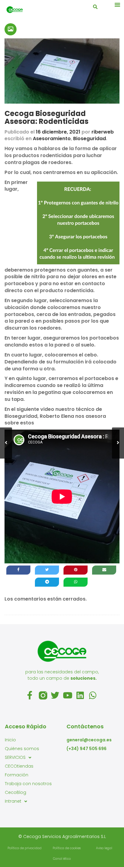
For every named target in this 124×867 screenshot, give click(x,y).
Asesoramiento (52, 138)
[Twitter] (55, 695)
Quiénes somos (22, 749)
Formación (16, 775)
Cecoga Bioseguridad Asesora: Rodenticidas (46, 117)
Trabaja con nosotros (28, 784)
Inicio (10, 740)
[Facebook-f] (30, 695)
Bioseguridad (89, 138)
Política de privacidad (25, 848)
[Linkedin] (81, 695)
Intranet (13, 801)
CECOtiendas (19, 766)
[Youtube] (68, 695)
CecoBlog (15, 792)
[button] (117, 4)
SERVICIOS (15, 757)
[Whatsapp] (93, 695)
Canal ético (62, 858)
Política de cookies (67, 848)
